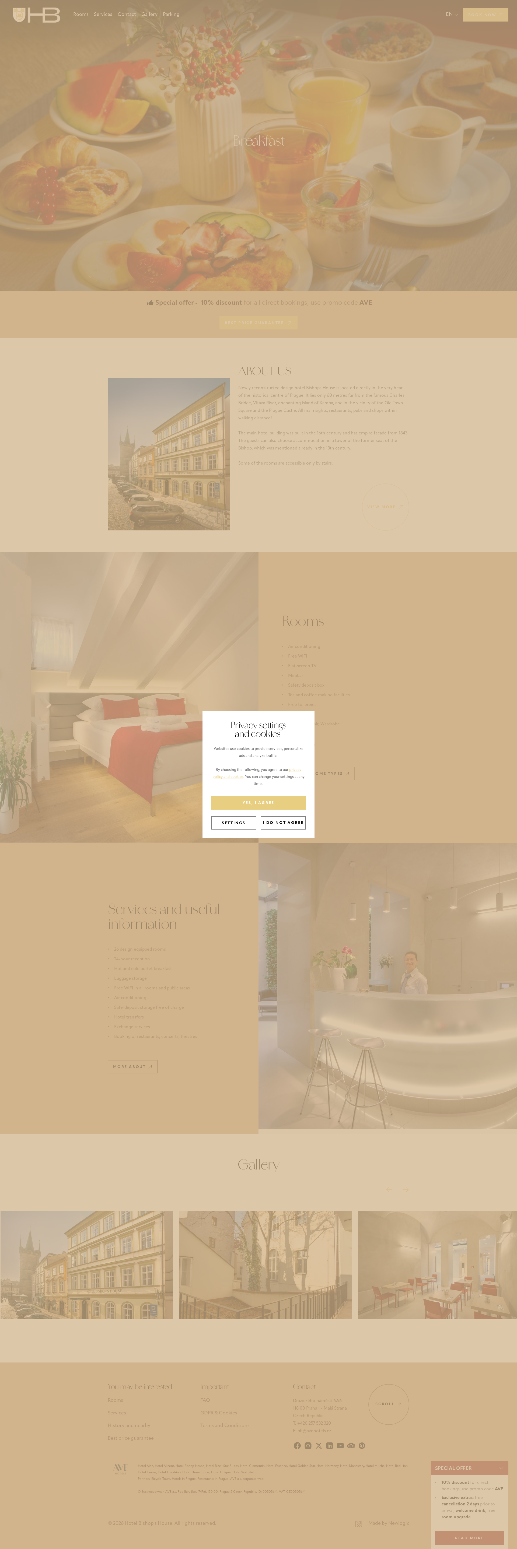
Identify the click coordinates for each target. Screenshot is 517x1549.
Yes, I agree (259, 803)
